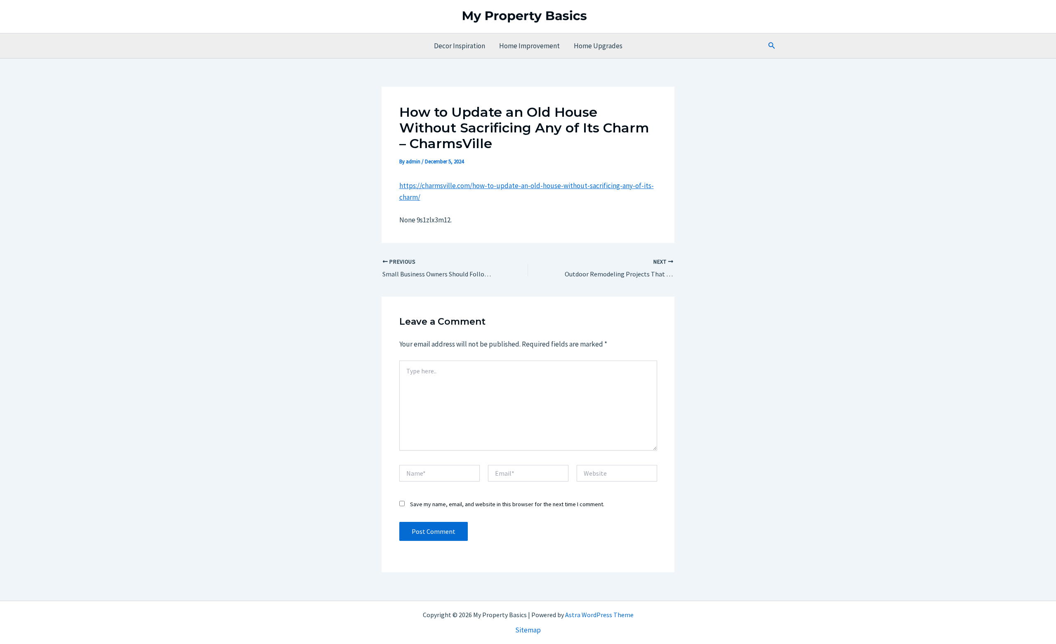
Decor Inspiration (459, 45)
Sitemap (528, 630)
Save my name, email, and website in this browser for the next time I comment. (507, 504)
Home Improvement (529, 45)
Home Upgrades (598, 45)
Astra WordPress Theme (599, 615)
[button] (772, 45)
